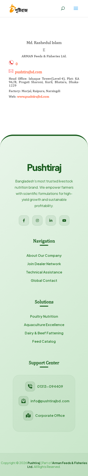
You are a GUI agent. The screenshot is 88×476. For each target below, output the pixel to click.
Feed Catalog (44, 341)
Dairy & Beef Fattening (44, 333)
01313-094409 (50, 386)
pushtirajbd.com (28, 72)
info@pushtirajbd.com (50, 401)
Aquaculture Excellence (44, 324)
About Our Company (44, 255)
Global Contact (44, 280)
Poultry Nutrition (44, 316)
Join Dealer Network (44, 264)
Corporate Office (50, 415)
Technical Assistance (44, 272)
